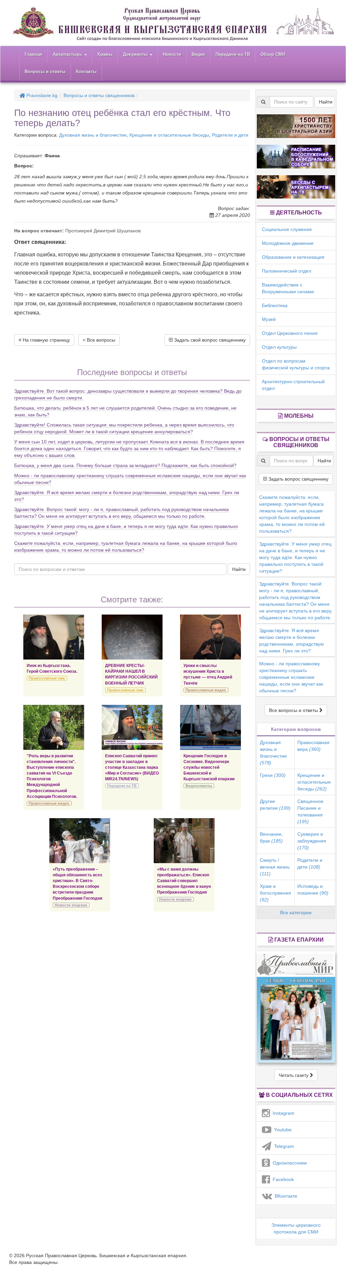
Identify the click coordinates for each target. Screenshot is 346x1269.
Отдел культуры (279, 347)
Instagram (282, 1113)
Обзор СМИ (273, 54)
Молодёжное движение (288, 243)
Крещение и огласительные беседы (169, 135)
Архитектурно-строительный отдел (293, 385)
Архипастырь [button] (68, 54)
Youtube (281, 1129)
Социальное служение (287, 229)
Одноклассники (288, 1163)
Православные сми (47, 678)
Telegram (282, 1146)
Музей (269, 319)
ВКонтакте (284, 1196)
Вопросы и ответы (45, 71)
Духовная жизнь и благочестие (93, 135)
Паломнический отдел (286, 271)
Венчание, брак (271, 837)
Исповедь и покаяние (312, 889)
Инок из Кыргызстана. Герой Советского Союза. (52, 668)
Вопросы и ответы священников (99, 95)
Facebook (282, 1179)
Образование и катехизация (293, 257)
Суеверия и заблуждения (311, 840)
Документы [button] (136, 54)
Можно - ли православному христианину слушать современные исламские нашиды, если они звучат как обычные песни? (291, 677)
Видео (198, 54)
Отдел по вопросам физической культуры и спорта (296, 364)
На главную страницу (45, 340)
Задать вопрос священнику (297, 479)
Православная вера (313, 746)
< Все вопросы (99, 340)
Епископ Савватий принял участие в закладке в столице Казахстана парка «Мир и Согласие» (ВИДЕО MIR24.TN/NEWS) (132, 768)
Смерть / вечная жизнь (275, 866)
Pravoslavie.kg (41, 95)
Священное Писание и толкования (310, 811)
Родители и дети (230, 135)
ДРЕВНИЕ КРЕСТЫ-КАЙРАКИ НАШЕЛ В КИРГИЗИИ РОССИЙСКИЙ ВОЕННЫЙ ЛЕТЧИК (131, 674)
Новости (172, 54)
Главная (33, 54)
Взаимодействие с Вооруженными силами (288, 288)
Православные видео (206, 690)
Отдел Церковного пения (290, 333)
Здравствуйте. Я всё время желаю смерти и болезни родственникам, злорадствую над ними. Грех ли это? (291, 640)
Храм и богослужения (275, 892)
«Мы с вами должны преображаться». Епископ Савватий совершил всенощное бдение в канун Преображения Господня (184, 881)
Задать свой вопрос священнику (209, 340)
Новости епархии (71, 905)
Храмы (105, 54)
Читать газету (294, 1075)
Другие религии (275, 805)
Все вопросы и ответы (294, 710)
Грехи (273, 775)
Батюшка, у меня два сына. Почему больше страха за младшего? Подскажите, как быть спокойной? (125, 465)
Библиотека (275, 305)
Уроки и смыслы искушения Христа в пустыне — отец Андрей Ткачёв (207, 674)
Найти (239, 569)
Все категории (296, 912)
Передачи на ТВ (233, 54)
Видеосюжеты (199, 786)
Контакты (86, 71)
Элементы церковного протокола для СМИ (296, 1228)
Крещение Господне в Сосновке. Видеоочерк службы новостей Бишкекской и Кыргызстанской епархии (208, 768)
